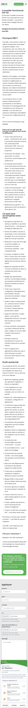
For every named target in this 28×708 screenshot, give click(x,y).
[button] (26, 4)
